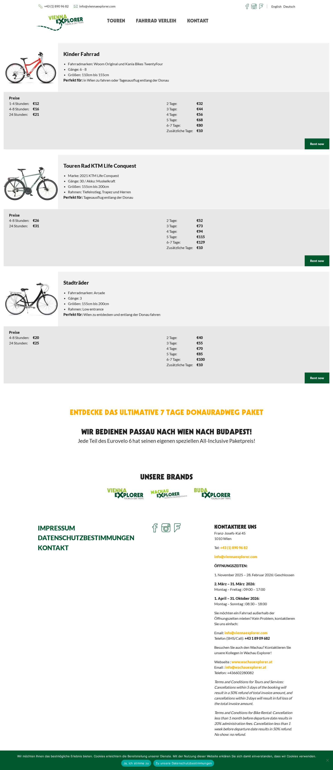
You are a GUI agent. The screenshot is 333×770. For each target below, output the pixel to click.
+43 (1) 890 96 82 (56, 6)
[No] (327, 760)
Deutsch (289, 6)
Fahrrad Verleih (156, 20)
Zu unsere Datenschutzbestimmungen (184, 763)
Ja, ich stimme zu (136, 763)
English (276, 6)
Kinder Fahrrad (81, 54)
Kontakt (197, 20)
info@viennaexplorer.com (97, 6)
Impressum (56, 528)
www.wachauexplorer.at (252, 662)
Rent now (317, 144)
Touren (116, 20)
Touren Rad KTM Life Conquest (99, 165)
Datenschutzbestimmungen (86, 538)
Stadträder (76, 282)
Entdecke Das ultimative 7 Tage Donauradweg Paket (166, 412)
